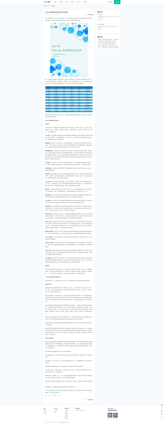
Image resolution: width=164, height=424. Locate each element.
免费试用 (117, 2)
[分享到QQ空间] (92, 14)
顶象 (47, 2)
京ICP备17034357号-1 (65, 422)
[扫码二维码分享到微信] (88, 14)
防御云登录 (110, 2)
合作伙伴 (72, 2)
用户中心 (79, 2)
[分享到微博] (90, 14)
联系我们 (66, 413)
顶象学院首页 (46, 6)
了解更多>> (99, 19)
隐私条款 (66, 416)
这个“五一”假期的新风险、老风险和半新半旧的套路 (108, 46)
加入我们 (66, 411)
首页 (55, 2)
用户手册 (55, 410)
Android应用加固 (100, 24)
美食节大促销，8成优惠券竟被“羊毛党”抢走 (106, 43)
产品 (67, 2)
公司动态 (45, 413)
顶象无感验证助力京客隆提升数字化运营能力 (106, 41)
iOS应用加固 (99, 14)
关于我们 (85, 2)
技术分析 (45, 410)
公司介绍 (66, 410)
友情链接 (66, 418)
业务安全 (59, 395)
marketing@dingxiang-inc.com (80, 410)
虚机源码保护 (54, 395)
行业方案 (61, 2)
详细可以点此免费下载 (54, 392)
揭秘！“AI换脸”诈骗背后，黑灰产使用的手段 (106, 45)
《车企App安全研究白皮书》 (58, 18)
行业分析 (45, 411)
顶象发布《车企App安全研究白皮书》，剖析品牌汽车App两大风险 (108, 39)
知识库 (55, 411)
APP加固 (49, 395)
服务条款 (66, 415)
